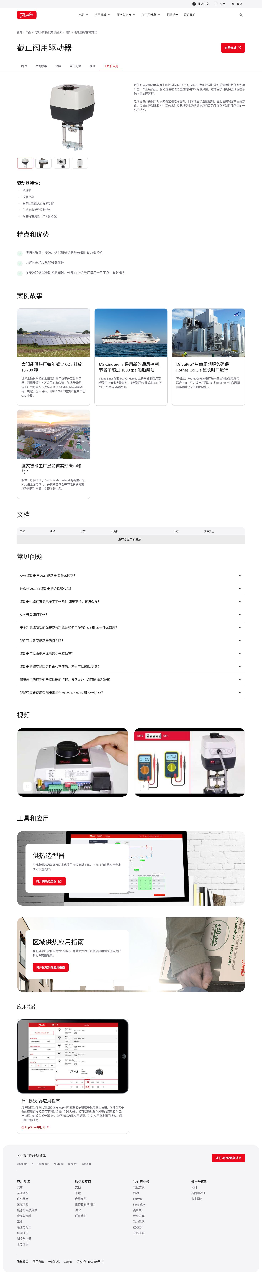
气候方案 (139, 1187)
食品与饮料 (24, 1216)
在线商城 (139, 1233)
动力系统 (139, 1221)
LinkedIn (22, 1163)
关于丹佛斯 (199, 1182)
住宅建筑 (22, 1199)
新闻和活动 (198, 1193)
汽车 (20, 1187)
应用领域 (23, 1182)
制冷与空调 (24, 1238)
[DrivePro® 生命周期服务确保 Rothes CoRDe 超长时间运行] (208, 333)
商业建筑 (22, 1193)
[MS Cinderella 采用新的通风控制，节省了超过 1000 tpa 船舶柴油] (131, 333)
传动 (136, 1193)
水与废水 (22, 1244)
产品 (28, 32)
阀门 (68, 32)
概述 (24, 66)
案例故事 (41, 66)
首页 (19, 32)
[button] (219, 4)
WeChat (86, 1163)
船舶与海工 (24, 1227)
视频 (92, 66)
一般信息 (54, 1261)
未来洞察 (197, 1199)
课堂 (78, 1210)
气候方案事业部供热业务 (48, 32)
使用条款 (38, 1261)
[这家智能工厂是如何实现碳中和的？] (53, 434)
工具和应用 (111, 66)
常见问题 (75, 66)
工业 (20, 1221)
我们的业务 (141, 1182)
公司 (194, 1187)
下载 (78, 1193)
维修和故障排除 (85, 1204)
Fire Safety (139, 1204)
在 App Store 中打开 (33, 1127)
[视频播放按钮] (27, 786)
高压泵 (137, 1210)
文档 (58, 66)
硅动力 (137, 1227)
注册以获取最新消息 (228, 1158)
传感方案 (139, 1216)
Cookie (68, 1261)
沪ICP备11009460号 (89, 1261)
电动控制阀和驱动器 (85, 32)
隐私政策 (22, 1261)
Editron (137, 1199)
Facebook (43, 1163)
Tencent (72, 1163)
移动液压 (22, 1233)
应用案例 (80, 1199)
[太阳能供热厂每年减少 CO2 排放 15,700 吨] (53, 333)
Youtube (58, 1163)
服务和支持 (83, 1182)
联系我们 (80, 1216)
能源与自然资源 (27, 1210)
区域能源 (22, 1204)
